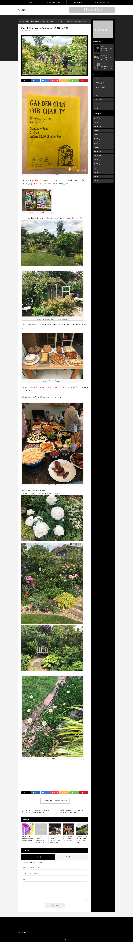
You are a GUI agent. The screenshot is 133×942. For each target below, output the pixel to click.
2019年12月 (97, 126)
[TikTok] (28, 933)
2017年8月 (97, 164)
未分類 (96, 108)
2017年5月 (97, 176)
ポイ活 (98, 104)
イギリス (97, 78)
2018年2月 (97, 143)
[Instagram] (25, 933)
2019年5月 (97, 130)
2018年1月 (97, 147)
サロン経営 (99, 99)
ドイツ (99, 91)
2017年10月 (97, 155)
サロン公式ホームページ (102, 2)
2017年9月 (97, 160)
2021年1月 (97, 122)
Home (30, 2)
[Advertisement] (54, 775)
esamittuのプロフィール (54, 2)
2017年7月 (97, 168)
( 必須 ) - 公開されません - (32, 873)
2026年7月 (97, 118)
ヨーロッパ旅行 (78, 2)
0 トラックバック (71, 857)
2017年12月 (97, 151)
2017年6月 (97, 172)
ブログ (96, 95)
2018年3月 (97, 139)
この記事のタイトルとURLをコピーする (55, 800)
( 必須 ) (31, 867)
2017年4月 (97, 180)
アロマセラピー (100, 83)
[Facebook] (19, 933)
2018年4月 (97, 135)
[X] (22, 933)
